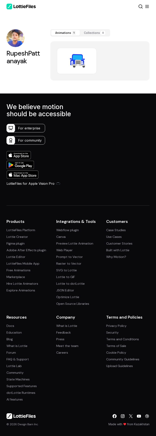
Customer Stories (119, 243)
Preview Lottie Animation (74, 243)
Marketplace (15, 277)
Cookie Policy (116, 352)
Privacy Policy (116, 326)
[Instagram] (122, 416)
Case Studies (116, 230)
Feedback (63, 332)
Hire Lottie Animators (22, 283)
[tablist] (80, 33)
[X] (130, 416)
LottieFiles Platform (20, 230)
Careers (62, 352)
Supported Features (21, 386)
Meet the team (67, 346)
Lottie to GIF (65, 277)
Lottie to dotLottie (70, 283)
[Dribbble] (147, 416)
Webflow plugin (67, 230)
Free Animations (18, 270)
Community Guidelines (122, 359)
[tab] (65, 33)
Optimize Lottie (67, 297)
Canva (61, 237)
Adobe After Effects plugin (26, 250)
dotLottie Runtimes (20, 393)
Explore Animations (20, 290)
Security (112, 332)
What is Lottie (16, 346)
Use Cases (114, 237)
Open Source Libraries (72, 304)
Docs (10, 326)
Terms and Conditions (122, 339)
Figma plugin (15, 243)
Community (15, 372)
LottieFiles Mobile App (22, 263)
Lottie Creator (17, 237)
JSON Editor (65, 290)
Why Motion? (116, 257)
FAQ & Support (17, 359)
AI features (14, 399)
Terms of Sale (116, 346)
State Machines (18, 379)
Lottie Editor (15, 257)
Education (14, 332)
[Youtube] (138, 416)
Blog (9, 339)
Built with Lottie (117, 250)
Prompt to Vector (69, 257)
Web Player (64, 250)
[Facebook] (114, 416)
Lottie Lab (14, 366)
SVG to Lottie (66, 270)
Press (60, 339)
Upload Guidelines (119, 366)
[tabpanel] (100, 61)
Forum (11, 352)
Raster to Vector (68, 263)
